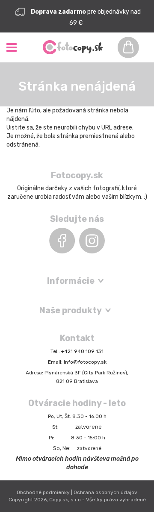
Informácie (71, 281)
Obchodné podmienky (43, 492)
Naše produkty (70, 310)
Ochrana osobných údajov (105, 492)
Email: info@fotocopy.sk (77, 362)
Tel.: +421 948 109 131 (77, 351)
